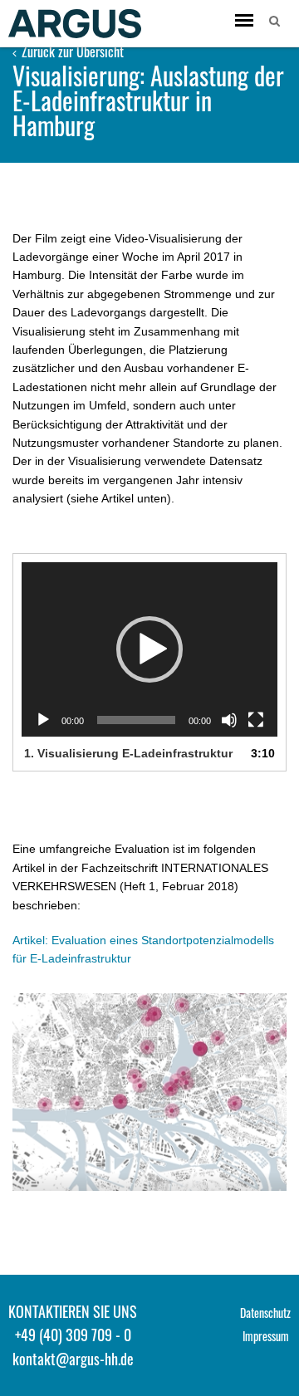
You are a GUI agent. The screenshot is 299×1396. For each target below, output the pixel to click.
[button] (149, 649)
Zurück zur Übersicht (71, 51)
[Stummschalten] (229, 720)
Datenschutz (265, 1312)
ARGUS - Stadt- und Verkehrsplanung (74, 23)
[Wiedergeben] (43, 720)
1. (128, 753)
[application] (149, 649)
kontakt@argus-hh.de (73, 1358)
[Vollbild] (256, 720)
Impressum (266, 1336)
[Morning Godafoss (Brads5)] (149, 1092)
